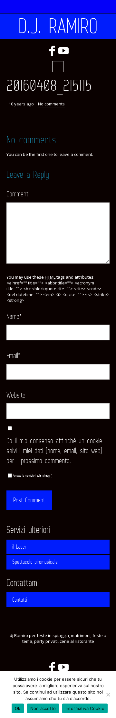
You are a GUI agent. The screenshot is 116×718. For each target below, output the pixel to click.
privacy (46, 475)
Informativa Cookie (84, 708)
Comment (17, 194)
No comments (51, 104)
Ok (18, 708)
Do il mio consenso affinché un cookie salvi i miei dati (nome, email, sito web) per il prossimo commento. (54, 450)
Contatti (19, 600)
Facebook (52, 51)
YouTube (63, 51)
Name (14, 316)
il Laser (19, 547)
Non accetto (43, 708)
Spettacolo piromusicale (35, 562)
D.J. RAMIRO (58, 26)
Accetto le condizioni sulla (32, 475)
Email (13, 355)
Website (15, 395)
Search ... (57, 66)
